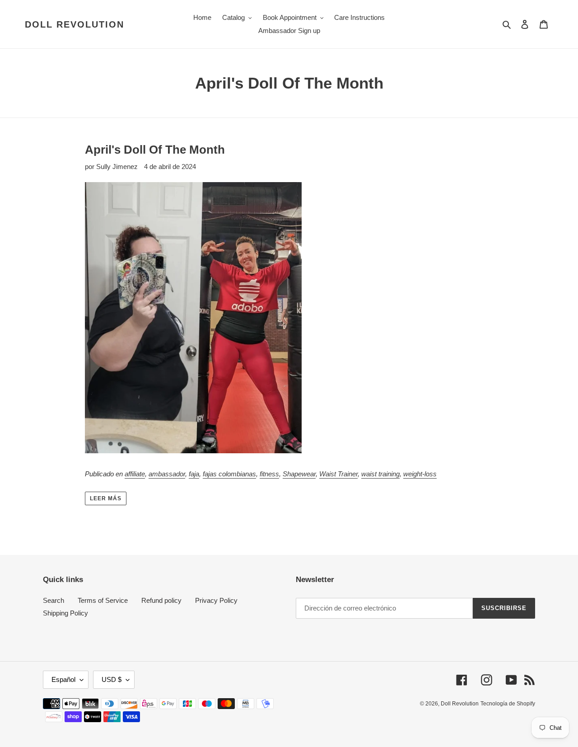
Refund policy (161, 600)
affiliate (135, 474)
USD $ (111, 679)
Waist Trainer (338, 474)
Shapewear (299, 474)
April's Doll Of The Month (155, 149)
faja (194, 474)
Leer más (105, 498)
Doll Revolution (74, 24)
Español (63, 679)
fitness (269, 474)
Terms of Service (103, 600)
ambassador (167, 474)
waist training (380, 474)
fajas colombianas (229, 474)
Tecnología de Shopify (507, 703)
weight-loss (420, 474)
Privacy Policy (216, 600)
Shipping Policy (65, 613)
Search (53, 600)
